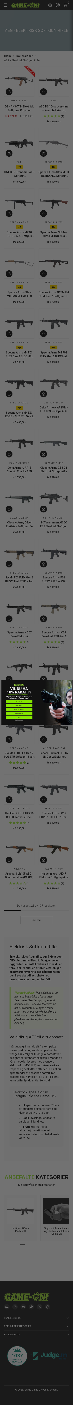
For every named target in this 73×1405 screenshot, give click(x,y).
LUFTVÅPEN (19, 705)
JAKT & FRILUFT (19, 709)
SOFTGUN (19, 701)
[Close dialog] (70, 682)
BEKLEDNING (19, 713)
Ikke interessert (19, 720)
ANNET (19, 717)
